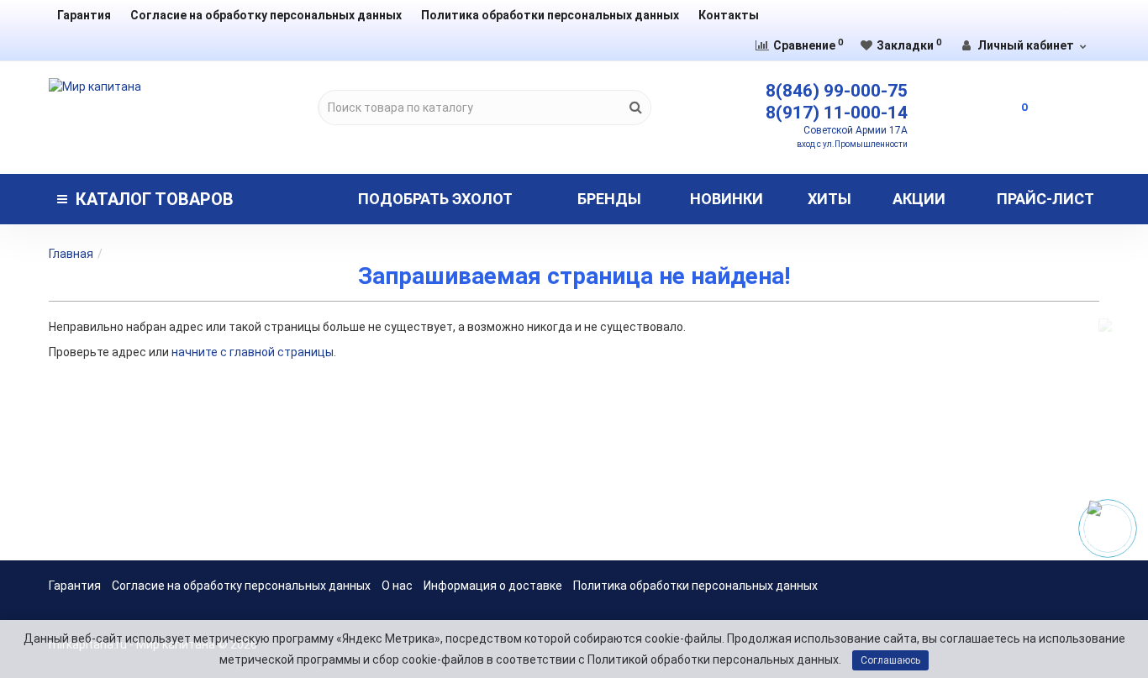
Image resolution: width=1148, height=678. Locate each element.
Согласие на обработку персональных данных (266, 15)
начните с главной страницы (252, 352)
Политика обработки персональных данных (550, 15)
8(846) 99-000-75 (837, 91)
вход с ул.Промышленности (852, 144)
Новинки (726, 199)
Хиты (829, 199)
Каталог (155, 199)
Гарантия (84, 15)
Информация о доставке (493, 585)
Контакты (728, 15)
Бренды (609, 199)
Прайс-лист (1045, 199)
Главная (71, 253)
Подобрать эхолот (435, 199)
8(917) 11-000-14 (837, 112)
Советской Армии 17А (855, 130)
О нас (397, 585)
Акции (919, 199)
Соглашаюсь (890, 660)
